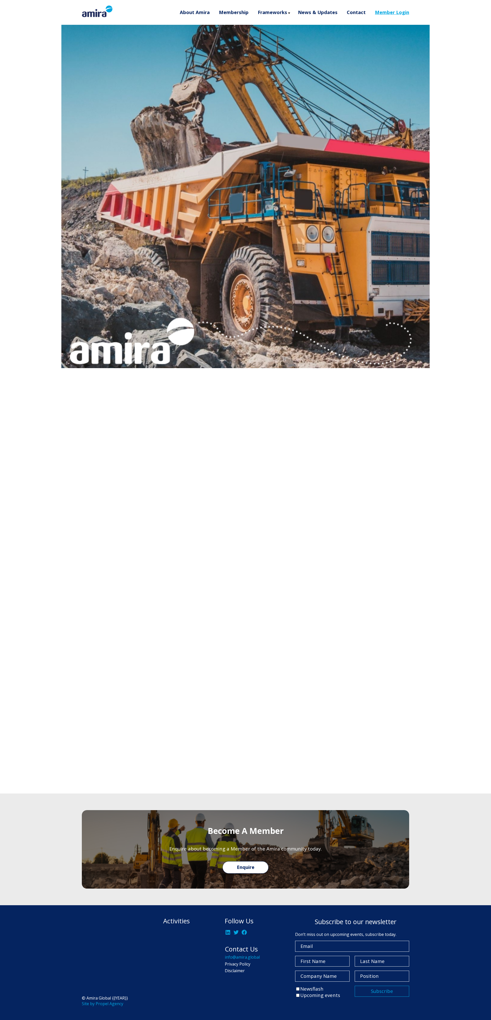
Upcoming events (320, 995)
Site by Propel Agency (102, 1003)
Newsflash (311, 988)
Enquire (245, 867)
